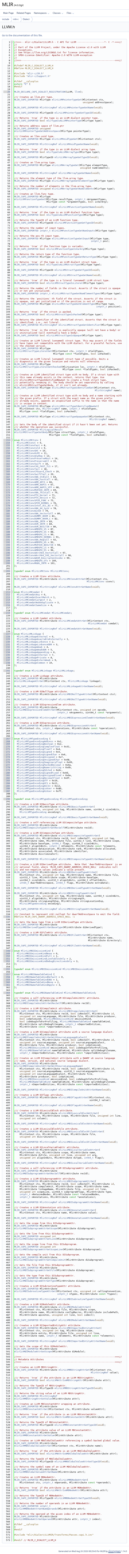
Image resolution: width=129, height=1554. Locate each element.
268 (6, 741)
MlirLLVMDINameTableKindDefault (37, 977)
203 (6, 571)
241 (6, 670)
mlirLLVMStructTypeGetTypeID (73, 270)
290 (6, 799)
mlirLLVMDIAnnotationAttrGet (77, 1210)
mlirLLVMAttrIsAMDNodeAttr (63, 1490)
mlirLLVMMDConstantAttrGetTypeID (75, 1425)
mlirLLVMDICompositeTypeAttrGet (79, 835)
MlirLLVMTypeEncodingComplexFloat (38, 746)
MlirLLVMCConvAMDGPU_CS (32, 534)
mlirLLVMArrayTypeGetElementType (73, 181)
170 (6, 484)
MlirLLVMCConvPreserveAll (33, 461)
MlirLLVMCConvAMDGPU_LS (32, 547)
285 (6, 786)
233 (6, 649)
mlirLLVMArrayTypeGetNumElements (73, 188)
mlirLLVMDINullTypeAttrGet (75, 694)
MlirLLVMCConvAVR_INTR (31, 524)
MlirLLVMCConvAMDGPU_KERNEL (34, 537)
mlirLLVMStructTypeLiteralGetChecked (37, 367)
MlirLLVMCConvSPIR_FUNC (32, 500)
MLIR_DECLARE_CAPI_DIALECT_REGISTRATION (39, 92)
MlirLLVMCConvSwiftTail (32, 474)
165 (6, 471)
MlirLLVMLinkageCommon (31, 663)
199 (6, 560)
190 (6, 537)
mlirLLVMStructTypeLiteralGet (33, 351)
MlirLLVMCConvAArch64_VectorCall (38, 553)
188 (6, 532)
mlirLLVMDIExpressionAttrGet (77, 725)
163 (6, 466)
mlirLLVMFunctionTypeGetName (77, 207)
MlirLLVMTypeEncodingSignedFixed (38, 773)
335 (6, 916)
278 (6, 767)
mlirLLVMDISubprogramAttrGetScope (35, 1228)
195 (6, 550)
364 (6, 993)
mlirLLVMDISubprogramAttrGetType (35, 1281)
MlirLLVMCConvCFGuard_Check (34, 471)
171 (6, 487)
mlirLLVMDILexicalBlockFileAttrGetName (83, 1142)
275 (6, 759)
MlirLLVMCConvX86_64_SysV (33, 508)
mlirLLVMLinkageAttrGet (29, 681)
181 (6, 513)
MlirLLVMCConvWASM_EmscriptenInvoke (40, 558)
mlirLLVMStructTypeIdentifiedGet (73, 387)
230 (6, 642)
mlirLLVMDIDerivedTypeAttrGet (77, 872)
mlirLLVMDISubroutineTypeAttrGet (35, 1291)
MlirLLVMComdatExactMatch (33, 597)
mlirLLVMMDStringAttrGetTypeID (74, 1388)
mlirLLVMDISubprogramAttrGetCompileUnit (39, 1260)
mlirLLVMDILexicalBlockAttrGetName (81, 1123)
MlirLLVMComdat (30, 592)
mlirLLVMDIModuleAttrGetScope (33, 1351)
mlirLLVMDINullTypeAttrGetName (78, 699)
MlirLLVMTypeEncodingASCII (34, 786)
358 (6, 977)
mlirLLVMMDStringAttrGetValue (33, 1398)
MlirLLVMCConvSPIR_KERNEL (33, 503)
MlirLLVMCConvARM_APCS (31, 482)
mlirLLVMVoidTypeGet (64, 139)
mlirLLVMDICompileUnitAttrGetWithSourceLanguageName (47, 1066)
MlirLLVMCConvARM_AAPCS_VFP (34, 487)
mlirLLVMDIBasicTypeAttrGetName (79, 817)
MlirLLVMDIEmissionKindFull (34, 956)
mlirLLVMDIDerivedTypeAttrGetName (80, 888)
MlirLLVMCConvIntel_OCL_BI (34, 505)
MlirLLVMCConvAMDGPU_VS (32, 529)
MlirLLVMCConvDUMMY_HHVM (32, 516)
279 (6, 770)
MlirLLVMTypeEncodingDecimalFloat (38, 778)
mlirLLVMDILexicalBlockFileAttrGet (81, 1131)
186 (6, 526)
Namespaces (40, 13)
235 (6, 655)
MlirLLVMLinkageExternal (32, 636)
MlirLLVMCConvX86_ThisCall (34, 492)
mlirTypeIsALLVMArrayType (63, 152)
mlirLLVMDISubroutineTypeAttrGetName (82, 1299)
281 (6, 775)
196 (6, 553)
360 (6, 982)
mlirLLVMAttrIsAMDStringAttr (65, 1380)
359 (6, 979)
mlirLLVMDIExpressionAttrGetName (79, 733)
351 (6, 958)
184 (6, 521)
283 (6, 780)
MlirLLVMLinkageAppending (33, 652)
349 (6, 953)
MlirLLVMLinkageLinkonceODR (34, 644)
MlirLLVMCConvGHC (27, 450)
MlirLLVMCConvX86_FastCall (34, 479)
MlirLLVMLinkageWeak (29, 647)
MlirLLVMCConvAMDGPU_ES (32, 550)
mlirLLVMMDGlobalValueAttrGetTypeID (77, 1461)
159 (6, 456)
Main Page (8, 13)
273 (6, 754)
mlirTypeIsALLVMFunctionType (65, 215)
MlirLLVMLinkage (31, 634)
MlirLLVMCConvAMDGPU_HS (32, 542)
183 (6, 518)
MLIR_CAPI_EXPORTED (26, 99)
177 (6, 503)
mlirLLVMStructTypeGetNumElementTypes (76, 293)
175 (6, 497)
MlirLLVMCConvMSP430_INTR (33, 490)
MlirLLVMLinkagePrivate (32, 657)
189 (6, 534)
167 (6, 477)
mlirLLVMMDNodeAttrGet (73, 1480)
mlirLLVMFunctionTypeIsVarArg (65, 249)
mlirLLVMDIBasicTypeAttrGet (76, 806)
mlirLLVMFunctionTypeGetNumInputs (73, 230)
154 (6, 443)
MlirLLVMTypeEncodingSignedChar (37, 754)
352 (6, 961)
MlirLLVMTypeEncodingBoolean (35, 744)
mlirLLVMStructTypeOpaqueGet (70, 416)
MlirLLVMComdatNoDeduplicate (35, 602)
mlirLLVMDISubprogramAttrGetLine (35, 1239)
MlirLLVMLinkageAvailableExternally (40, 639)
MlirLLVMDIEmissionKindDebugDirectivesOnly (44, 961)
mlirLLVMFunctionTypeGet (29, 199)
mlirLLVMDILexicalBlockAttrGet (78, 1113)
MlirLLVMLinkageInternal (32, 655)
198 (6, 558)
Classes (57, 13)
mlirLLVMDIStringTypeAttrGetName (79, 909)
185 (6, 524)
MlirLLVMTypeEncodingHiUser (34, 791)
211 (6, 592)
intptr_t (80, 199)
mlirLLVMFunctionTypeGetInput (71, 238)
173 (6, 492)
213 (6, 597)
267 (6, 738)
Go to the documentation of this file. (22, 35)
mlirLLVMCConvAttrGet (72, 579)
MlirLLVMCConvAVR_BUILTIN (33, 526)
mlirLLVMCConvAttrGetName (75, 587)
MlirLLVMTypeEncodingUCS (32, 783)
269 (6, 744)
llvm (77, 92)
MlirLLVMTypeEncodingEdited (34, 770)
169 (6, 482)
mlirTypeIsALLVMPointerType (64, 120)
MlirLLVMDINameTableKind (36, 974)
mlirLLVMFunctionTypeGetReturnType (74, 257)
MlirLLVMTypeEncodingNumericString (39, 767)
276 (6, 762)
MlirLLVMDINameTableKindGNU (34, 979)
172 (6, 490)
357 (6, 974)
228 (6, 636)
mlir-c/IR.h (35, 73)
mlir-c (16, 19)
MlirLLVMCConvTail (28, 469)
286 (6, 788)
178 (6, 505)
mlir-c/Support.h (38, 76)
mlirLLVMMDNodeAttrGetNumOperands (35, 1508)
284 (6, 783)
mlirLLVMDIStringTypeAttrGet (77, 893)
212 (6, 594)
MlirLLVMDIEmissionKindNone (34, 953)
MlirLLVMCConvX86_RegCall (33, 539)
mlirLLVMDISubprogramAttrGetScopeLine (38, 1249)
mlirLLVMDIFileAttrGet (73, 935)
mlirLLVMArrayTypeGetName (75, 173)
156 (6, 448)
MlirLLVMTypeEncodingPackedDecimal (39, 765)
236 (6, 657)
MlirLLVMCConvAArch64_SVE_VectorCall (40, 555)
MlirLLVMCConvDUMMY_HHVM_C (34, 518)
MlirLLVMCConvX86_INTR (31, 521)
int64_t (56, 843)
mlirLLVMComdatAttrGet (73, 621)
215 (6, 602)
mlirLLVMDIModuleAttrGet (74, 1307)
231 (6, 644)
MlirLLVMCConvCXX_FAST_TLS (34, 466)
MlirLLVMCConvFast (28, 445)
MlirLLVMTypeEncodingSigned (34, 752)
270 (6, 746)
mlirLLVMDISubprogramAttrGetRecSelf (37, 1173)
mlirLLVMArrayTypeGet (65, 165)
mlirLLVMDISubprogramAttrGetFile (35, 1270)
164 (6, 469)
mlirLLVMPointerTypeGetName (76, 107)
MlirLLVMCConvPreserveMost (34, 458)
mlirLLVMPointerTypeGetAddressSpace (37, 131)
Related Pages (24, 13)
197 (6, 555)
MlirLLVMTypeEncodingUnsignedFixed (39, 775)
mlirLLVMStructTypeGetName (75, 275)
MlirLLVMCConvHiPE (28, 453)
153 (6, 440)
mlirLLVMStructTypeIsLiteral (65, 283)
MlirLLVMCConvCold (28, 448)
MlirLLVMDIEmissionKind (36, 951)
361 (6, 985)
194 (6, 547)
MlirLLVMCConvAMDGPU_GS (32, 532)
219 (6, 613)
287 (6, 791)
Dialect (26, 19)
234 (6, 652)
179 (6, 508)
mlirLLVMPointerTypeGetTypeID (73, 113)
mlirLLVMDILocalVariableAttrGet (79, 1150)
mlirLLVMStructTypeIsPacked (64, 314)
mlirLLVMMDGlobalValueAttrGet (33, 1445)
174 (6, 495)
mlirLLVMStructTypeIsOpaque (64, 335)
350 (6, 956)
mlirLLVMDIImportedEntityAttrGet (79, 1328)
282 (6, 778)
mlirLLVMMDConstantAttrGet (31, 1409)
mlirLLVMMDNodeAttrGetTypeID (73, 1498)
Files (69, 13)
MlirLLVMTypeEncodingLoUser (34, 788)
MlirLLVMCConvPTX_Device (32, 497)
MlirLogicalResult (51, 429)
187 (6, 529)
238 (6, 663)
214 (6, 600)
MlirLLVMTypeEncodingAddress (35, 741)
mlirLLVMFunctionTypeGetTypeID (74, 223)
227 (6, 634)
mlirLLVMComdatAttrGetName (75, 628)
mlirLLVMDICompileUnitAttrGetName (80, 1089)
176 (6, 500)
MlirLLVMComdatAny (28, 594)
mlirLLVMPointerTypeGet (66, 99)
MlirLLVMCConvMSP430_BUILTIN (35, 545)
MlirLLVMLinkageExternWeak (34, 660)
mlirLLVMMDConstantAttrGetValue (34, 1435)
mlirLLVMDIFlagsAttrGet (73, 1097)
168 (6, 479)
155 (6, 445)
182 (6, 516)
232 (6, 647)
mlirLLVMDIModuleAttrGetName (77, 1320)
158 (6, 453)
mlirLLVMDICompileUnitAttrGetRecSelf (37, 1003)
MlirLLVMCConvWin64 (29, 511)
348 (6, 951)
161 (6, 461)
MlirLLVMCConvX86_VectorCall (35, 513)
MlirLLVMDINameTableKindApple (36, 985)
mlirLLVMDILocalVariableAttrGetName (81, 1163)
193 (6, 545)
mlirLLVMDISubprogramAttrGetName (79, 1202)
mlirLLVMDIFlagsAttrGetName (76, 1105)
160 (6, 458)
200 (6, 563)
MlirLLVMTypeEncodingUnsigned (36, 757)
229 (6, 639)
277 (6, 765)
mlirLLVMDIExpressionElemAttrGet (35, 710)
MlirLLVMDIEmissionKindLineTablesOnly (41, 958)
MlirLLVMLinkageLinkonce (32, 642)
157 (6, 450)
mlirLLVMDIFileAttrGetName (75, 945)
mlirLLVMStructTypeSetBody (31, 432)
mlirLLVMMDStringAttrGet (74, 1370)
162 (6, 464)
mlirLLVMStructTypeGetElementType (73, 304)
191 (6, 539)
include (5, 19)
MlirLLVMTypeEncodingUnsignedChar (38, 759)
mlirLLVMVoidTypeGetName (74, 144)
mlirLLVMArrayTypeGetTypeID (72, 157)
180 (6, 511)
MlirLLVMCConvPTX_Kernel (32, 495)
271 (6, 749)
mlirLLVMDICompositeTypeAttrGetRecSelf (39, 827)
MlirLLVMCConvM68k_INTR (32, 563)
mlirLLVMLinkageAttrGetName (76, 686)
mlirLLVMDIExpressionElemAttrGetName (82, 717)
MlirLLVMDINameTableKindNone (35, 982)
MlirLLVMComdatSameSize (32, 605)
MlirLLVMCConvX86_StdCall (33, 477)
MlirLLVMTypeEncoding (34, 738)
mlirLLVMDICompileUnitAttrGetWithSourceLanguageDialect (49, 1037)
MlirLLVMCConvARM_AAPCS (32, 484)
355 (6, 969)
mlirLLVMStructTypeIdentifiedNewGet (75, 406)
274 (6, 757)
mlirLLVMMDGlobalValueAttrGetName (35, 1472)
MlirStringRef (48, 107)
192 (6, 542)
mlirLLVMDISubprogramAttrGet (77, 1181)
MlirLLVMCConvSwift (29, 464)
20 (6, 92)
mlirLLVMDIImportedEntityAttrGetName (82, 1341)
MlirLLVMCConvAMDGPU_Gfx (32, 560)
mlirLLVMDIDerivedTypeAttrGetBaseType (38, 927)
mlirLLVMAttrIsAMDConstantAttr (66, 1417)
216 (6, 605)
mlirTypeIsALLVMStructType (63, 264)
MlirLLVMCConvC (26, 443)
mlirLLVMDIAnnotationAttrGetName (79, 1218)
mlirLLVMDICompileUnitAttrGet (77, 1011)
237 (6, 660)
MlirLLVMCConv (29, 440)
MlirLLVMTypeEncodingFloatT (34, 749)
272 (6, 752)
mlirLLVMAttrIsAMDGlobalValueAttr (68, 1453)
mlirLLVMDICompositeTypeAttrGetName (81, 859)
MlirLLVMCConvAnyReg (29, 456)
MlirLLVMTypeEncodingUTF (32, 780)
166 (6, 474)
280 (6, 773)
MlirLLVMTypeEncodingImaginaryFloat (40, 762)
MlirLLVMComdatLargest (31, 600)
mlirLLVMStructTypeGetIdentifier (79, 325)
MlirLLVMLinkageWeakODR (32, 649)
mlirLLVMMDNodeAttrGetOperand (33, 1519)
